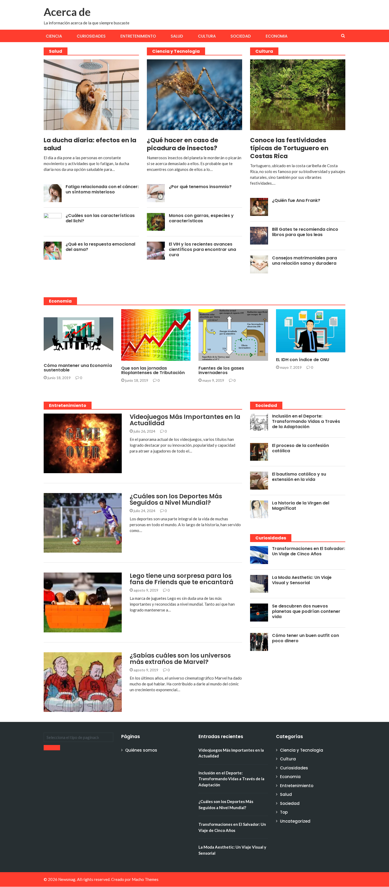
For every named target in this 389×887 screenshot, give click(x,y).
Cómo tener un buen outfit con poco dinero (305, 638)
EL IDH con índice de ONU (302, 360)
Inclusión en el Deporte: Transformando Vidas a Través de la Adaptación (306, 421)
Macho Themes (145, 879)
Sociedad (240, 36)
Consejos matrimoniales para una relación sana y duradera (304, 260)
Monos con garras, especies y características (201, 218)
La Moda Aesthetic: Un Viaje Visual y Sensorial (302, 580)
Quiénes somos (141, 750)
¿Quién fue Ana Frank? (296, 200)
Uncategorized (295, 821)
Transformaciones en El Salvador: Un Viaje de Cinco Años (308, 551)
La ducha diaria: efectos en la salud (90, 144)
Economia (276, 36)
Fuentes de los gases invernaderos (221, 370)
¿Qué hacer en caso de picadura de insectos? (182, 144)
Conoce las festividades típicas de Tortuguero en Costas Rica (289, 148)
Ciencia (54, 36)
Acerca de (67, 12)
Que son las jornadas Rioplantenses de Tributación (153, 370)
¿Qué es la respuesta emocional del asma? (100, 246)
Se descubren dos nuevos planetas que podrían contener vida (306, 611)
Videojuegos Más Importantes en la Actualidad (185, 420)
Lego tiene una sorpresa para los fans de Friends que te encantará (181, 578)
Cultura (207, 36)
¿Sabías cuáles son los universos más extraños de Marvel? (180, 658)
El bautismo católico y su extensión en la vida (299, 476)
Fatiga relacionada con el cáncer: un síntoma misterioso (102, 189)
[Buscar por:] (78, 737)
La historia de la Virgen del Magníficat (300, 505)
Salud (177, 36)
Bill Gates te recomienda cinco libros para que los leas (305, 232)
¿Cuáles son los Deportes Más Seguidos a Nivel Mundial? (176, 499)
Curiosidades (91, 36)
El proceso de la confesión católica (300, 448)
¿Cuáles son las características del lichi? (100, 218)
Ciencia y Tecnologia (176, 51)
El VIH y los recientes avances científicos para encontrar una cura (202, 249)
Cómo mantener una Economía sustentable (78, 367)
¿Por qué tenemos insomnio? (200, 187)
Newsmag (66, 879)
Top (284, 812)
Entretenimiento (138, 36)
